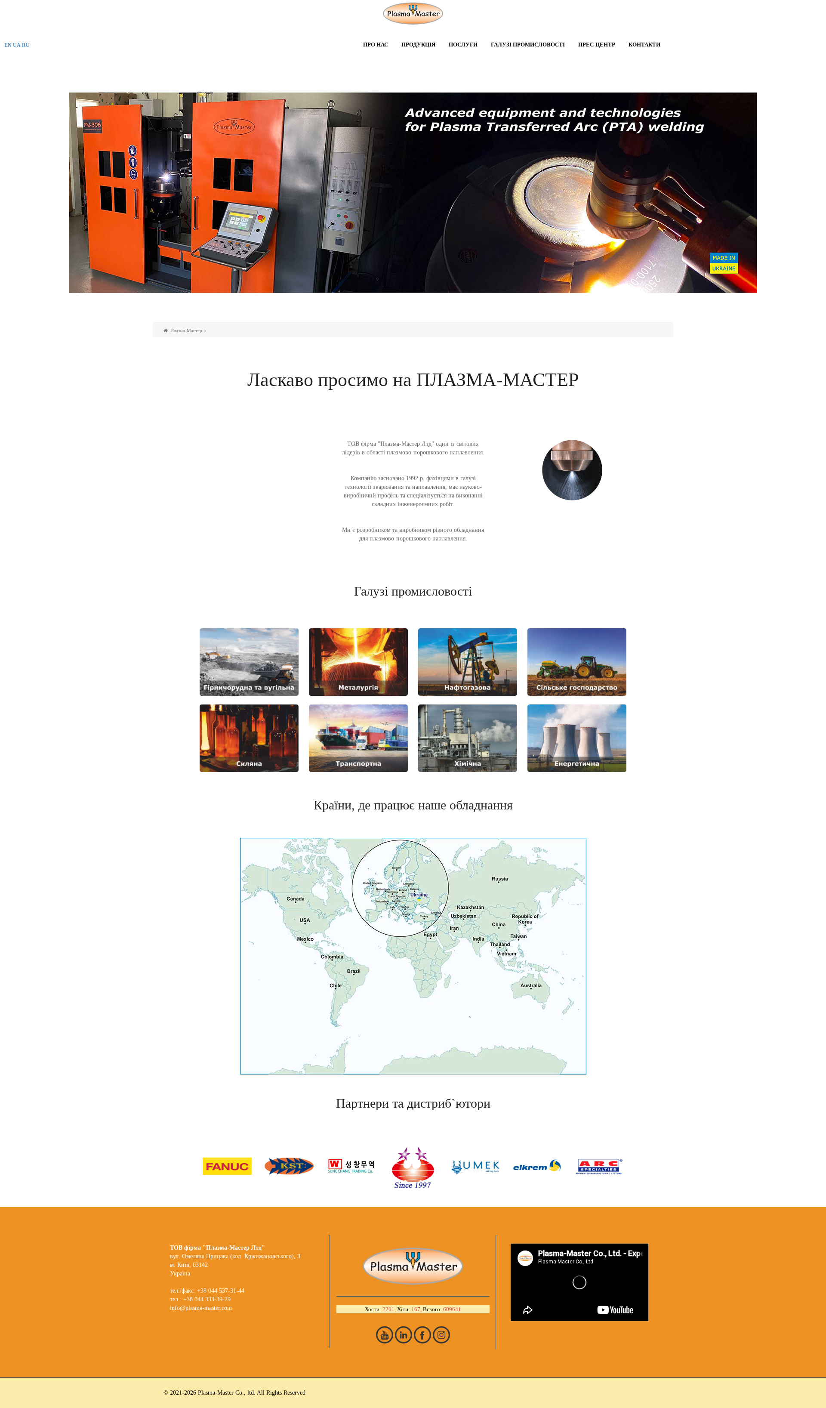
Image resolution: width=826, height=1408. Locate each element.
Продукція (418, 44)
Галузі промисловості (528, 44)
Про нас (375, 44)
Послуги (463, 44)
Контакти (644, 44)
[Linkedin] (403, 1334)
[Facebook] (422, 1334)
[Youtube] (384, 1334)
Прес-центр (596, 44)
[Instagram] (441, 1334)
